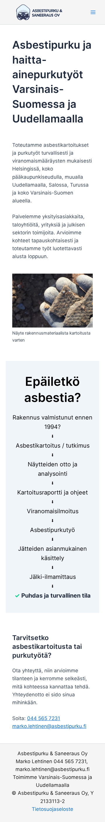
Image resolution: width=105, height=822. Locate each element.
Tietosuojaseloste (52, 809)
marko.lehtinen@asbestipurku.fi (49, 726)
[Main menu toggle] (93, 12)
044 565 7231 (43, 718)
